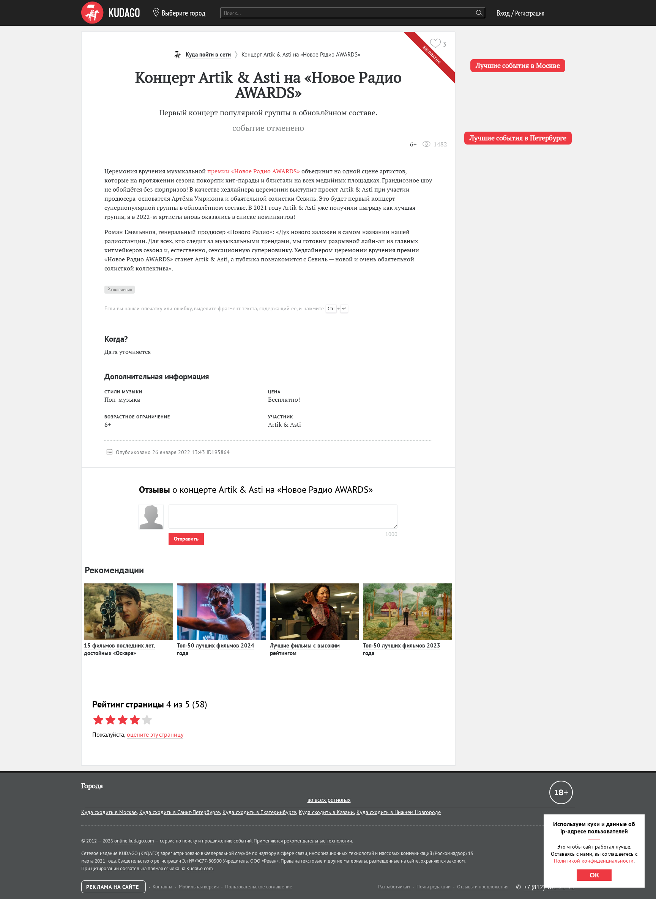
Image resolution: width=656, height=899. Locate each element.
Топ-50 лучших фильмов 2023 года (401, 649)
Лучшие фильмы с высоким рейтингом (305, 649)
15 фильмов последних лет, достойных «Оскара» (119, 649)
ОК (594, 875)
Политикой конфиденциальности (594, 860)
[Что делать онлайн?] (110, 13)
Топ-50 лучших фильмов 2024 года (215, 649)
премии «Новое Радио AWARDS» (253, 171)
